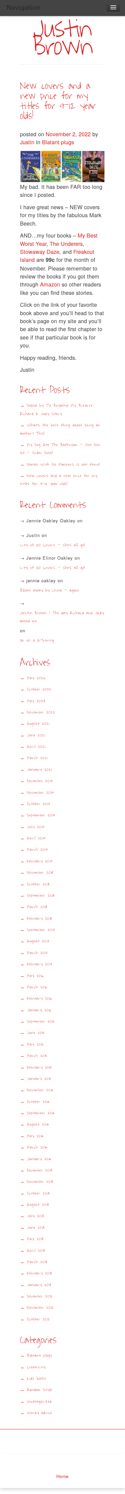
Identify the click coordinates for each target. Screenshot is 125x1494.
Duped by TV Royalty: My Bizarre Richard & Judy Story (56, 409)
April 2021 (36, 746)
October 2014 (38, 1101)
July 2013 (35, 1216)
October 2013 (38, 1193)
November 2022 (41, 712)
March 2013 (37, 1261)
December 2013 (39, 1170)
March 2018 (37, 906)
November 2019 (40, 792)
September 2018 (41, 895)
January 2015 (39, 1078)
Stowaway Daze (39, 251)
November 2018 (40, 872)
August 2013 (38, 1204)
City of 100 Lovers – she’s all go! (52, 545)
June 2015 (36, 1032)
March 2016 (37, 987)
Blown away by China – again (49, 590)
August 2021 (38, 723)
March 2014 (37, 1147)
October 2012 (38, 1319)
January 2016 (39, 1010)
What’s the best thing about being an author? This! (60, 429)
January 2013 (39, 1284)
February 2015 (39, 1067)
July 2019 (35, 826)
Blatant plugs (58, 142)
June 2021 (36, 735)
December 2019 (40, 780)
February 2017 (39, 964)
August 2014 (38, 1124)
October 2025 (39, 689)
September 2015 (41, 1021)
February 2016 (39, 998)
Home (62, 1476)
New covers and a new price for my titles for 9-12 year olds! (58, 101)
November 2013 (40, 1181)
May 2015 (35, 1044)
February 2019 (39, 861)
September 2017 (41, 929)
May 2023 (36, 701)
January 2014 (39, 1159)
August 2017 (38, 941)
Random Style (39, 1389)
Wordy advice (39, 1412)
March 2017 (37, 952)
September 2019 (41, 815)
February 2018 (39, 918)
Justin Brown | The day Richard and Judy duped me (62, 617)
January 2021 (39, 769)
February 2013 (39, 1273)
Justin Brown (62, 38)
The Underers (66, 244)
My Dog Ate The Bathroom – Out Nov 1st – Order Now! (60, 448)
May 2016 (35, 975)
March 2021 (37, 757)
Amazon (49, 284)
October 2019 (38, 803)
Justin (27, 142)
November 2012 (40, 1307)
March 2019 (37, 849)
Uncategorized (39, 1401)
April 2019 (36, 838)
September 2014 (41, 1113)
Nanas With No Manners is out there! (63, 464)
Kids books (36, 1378)
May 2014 (35, 1136)
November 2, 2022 (69, 134)
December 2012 (40, 1296)
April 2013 (36, 1250)
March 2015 (37, 1055)
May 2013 (35, 1239)
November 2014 (40, 1090)
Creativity (36, 1367)
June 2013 (36, 1227)
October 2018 (38, 884)
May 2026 (36, 678)
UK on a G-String (39, 640)
